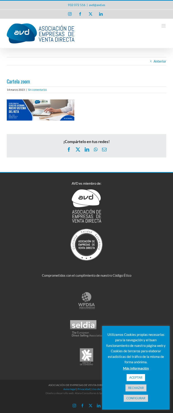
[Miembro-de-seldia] (87, 321)
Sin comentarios (37, 89)
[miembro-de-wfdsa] (86, 293)
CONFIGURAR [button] (135, 398)
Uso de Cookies (101, 389)
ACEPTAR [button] (135, 377)
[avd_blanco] (86, 191)
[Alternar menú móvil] (164, 25)
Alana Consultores (85, 393)
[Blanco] (86, 230)
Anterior (160, 61)
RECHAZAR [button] (136, 388)
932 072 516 (76, 5)
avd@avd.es (97, 5)
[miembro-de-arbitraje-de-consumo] (86, 349)
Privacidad (83, 389)
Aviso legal (69, 389)
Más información (136, 368)
